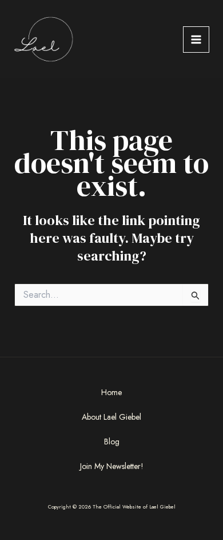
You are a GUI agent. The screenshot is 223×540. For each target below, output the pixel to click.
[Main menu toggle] (196, 39)
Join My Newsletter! (112, 466)
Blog (112, 441)
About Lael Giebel (111, 417)
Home (111, 392)
